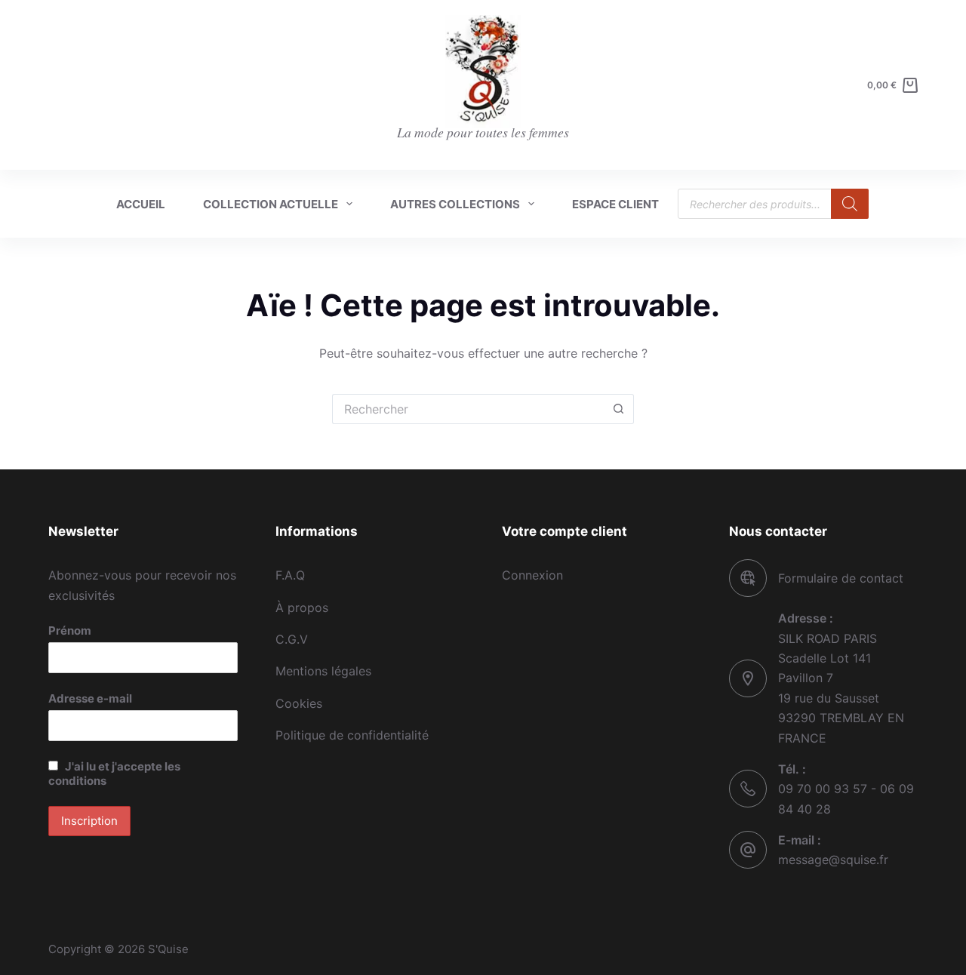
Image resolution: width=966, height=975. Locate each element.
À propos (301, 607)
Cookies (298, 703)
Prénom (69, 630)
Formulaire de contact (840, 578)
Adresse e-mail (90, 698)
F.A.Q (290, 575)
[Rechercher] (850, 204)
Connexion (532, 575)
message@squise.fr (833, 859)
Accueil (140, 204)
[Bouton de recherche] (619, 409)
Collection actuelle (270, 204)
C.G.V (291, 639)
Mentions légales (323, 670)
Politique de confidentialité (352, 735)
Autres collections (455, 204)
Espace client (615, 204)
